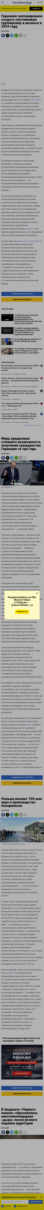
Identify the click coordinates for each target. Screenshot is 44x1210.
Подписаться (22, 612)
